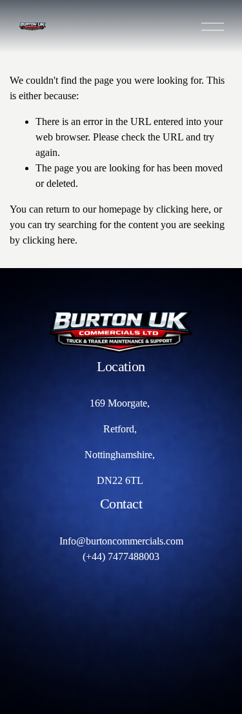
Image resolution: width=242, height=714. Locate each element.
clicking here (182, 209)
